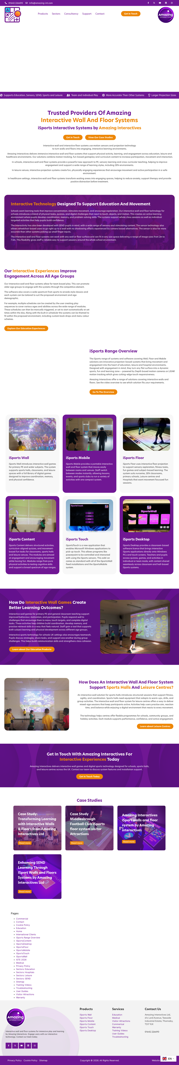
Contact (99, 13)
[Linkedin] (166, 3)
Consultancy (71, 13)
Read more (24, 842)
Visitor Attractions (25, 994)
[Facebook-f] (148, 3)
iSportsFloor (22, 947)
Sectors (56, 13)
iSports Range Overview (28, 937)
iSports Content (22, 539)
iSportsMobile (23, 950)
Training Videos (23, 985)
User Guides (22, 991)
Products (43, 13)
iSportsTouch (22, 953)
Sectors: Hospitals (25, 972)
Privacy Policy (23, 966)
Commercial (22, 918)
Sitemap (20, 981)
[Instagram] (172, 3)
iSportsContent (23, 940)
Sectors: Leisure (24, 975)
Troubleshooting (24, 988)
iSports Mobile (78, 458)
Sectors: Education (25, 969)
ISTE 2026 (21, 959)
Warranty (20, 997)
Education (21, 928)
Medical (20, 962)
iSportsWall (21, 956)
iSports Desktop (136, 539)
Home (19, 931)
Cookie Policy (23, 925)
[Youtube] (160, 3)
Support (86, 13)
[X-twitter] (154, 3)
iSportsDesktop (24, 944)
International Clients (26, 934)
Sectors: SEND (23, 978)
